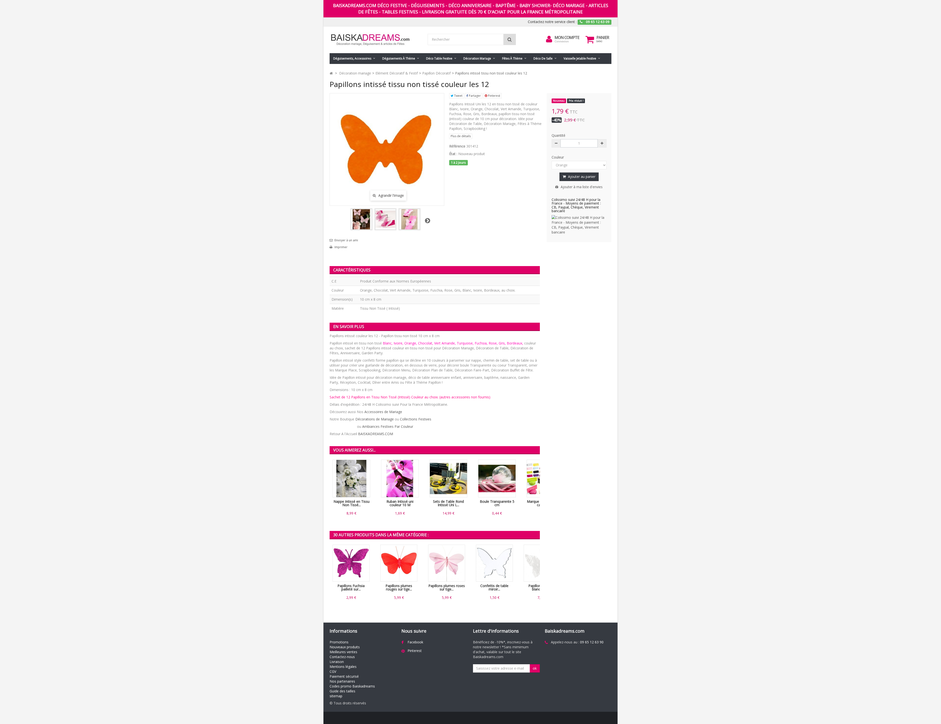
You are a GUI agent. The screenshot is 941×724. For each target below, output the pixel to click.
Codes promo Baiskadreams (352, 686)
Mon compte (567, 37)
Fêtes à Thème (512, 58)
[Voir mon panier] (589, 39)
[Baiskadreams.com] (375, 40)
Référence (457, 146)
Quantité (558, 135)
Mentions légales (343, 666)
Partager (474, 96)
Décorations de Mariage (374, 419)
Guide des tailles (342, 691)
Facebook (415, 642)
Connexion (562, 41)
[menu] (549, 39)
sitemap (336, 696)
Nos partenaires (342, 681)
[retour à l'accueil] (331, 73)
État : (453, 153)
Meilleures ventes (343, 652)
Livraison (337, 661)
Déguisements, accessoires (352, 58)
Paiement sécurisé (344, 676)
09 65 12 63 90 (592, 642)
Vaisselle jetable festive (580, 58)
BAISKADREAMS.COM (375, 433)
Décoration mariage (477, 58)
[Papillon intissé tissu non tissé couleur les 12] (361, 219)
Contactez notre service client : (552, 21)
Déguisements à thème (398, 58)
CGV (333, 671)
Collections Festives (415, 419)
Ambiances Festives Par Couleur (387, 426)
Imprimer (340, 247)
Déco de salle (543, 58)
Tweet (457, 96)
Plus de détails (461, 136)
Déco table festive (439, 58)
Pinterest (493, 96)
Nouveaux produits (345, 647)
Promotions (339, 642)
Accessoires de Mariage (383, 411)
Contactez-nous (342, 656)
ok (535, 668)
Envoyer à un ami (346, 240)
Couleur (558, 157)
